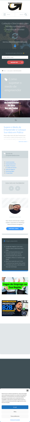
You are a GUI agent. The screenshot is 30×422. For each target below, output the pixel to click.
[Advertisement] (15, 338)
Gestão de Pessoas (11, 167)
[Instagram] (17, 188)
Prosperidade (9, 173)
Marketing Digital (10, 171)
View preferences (15, 416)
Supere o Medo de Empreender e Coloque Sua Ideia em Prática (15, 130)
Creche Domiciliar (10, 162)
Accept (15, 407)
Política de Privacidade (15, 419)
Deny (15, 411)
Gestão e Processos (10, 165)
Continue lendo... (14, 228)
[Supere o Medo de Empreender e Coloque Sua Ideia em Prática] (15, 108)
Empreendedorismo (16, 120)
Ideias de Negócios (10, 169)
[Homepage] (15, 7)
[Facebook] (11, 188)
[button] (27, 390)
